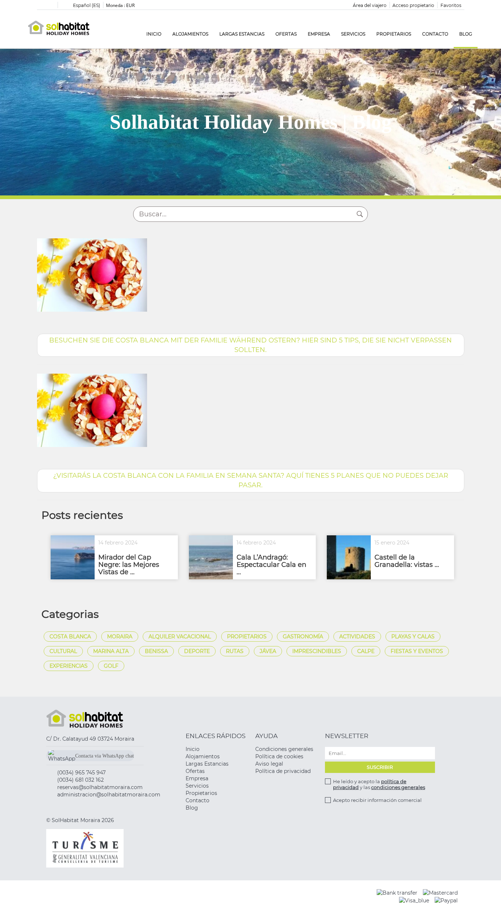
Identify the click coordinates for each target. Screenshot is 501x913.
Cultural (63, 651)
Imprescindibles (316, 651)
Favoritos (450, 5)
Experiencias (69, 666)
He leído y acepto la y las (379, 784)
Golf (111, 666)
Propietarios (393, 34)
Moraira (119, 636)
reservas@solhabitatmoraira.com (100, 787)
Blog (465, 34)
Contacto (435, 34)
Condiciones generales (284, 749)
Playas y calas (413, 636)
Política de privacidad (283, 771)
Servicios (353, 34)
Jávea (268, 651)
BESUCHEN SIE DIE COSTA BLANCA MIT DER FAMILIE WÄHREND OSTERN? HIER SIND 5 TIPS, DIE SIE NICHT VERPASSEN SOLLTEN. (250, 345)
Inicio (153, 34)
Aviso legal (269, 763)
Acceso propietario (413, 5)
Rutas (235, 651)
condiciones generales (398, 787)
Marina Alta (111, 651)
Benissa (156, 651)
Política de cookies (279, 756)
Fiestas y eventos (417, 651)
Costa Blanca (70, 636)
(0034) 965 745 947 (81, 772)
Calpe (365, 651)
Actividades (357, 636)
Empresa (319, 34)
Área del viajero (370, 5)
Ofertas (286, 34)
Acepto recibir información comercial (377, 800)
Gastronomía (303, 636)
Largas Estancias (241, 34)
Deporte (197, 651)
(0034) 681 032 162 (80, 780)
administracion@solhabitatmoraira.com (108, 794)
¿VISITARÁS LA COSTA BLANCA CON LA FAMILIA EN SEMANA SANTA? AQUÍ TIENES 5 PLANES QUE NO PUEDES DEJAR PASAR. (250, 480)
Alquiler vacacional (180, 636)
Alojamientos (190, 34)
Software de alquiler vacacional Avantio (217, 896)
